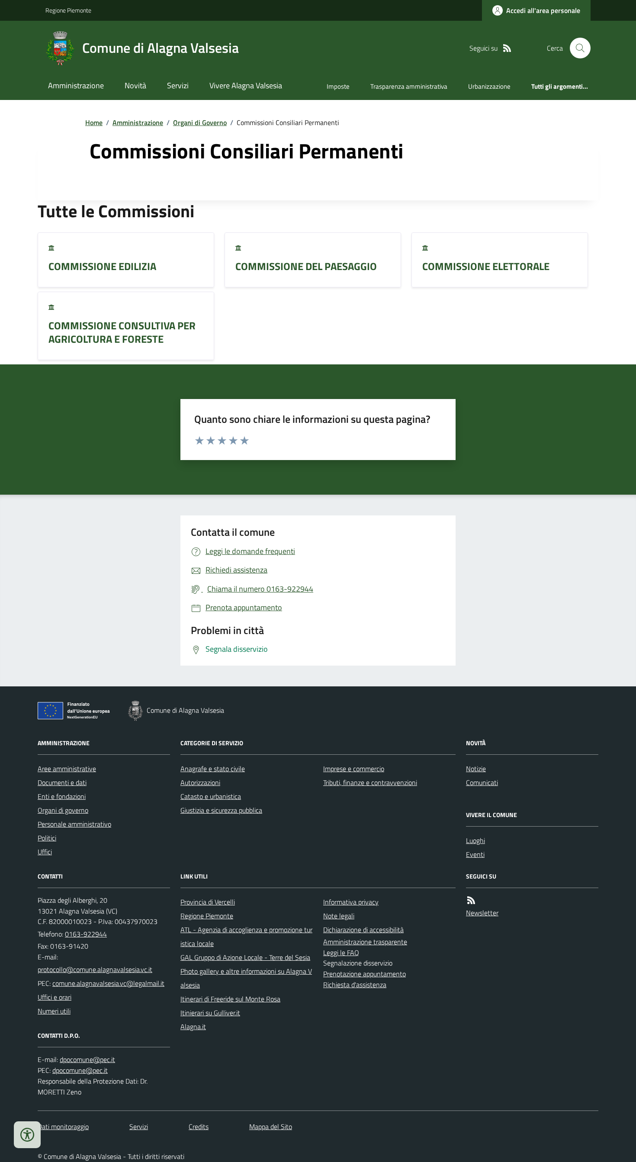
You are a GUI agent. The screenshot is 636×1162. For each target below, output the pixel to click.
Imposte (338, 86)
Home (94, 122)
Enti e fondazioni (62, 796)
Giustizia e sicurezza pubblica (221, 810)
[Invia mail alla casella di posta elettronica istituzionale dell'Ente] (95, 969)
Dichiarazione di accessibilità (363, 929)
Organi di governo (63, 810)
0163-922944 (86, 934)
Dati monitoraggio (63, 1126)
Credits (199, 1126)
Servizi (178, 85)
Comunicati (482, 782)
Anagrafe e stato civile (212, 768)
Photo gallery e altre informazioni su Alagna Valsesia (246, 978)
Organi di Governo (200, 122)
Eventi (475, 854)
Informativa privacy (351, 902)
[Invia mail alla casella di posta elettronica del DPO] (87, 1059)
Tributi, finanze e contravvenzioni (370, 782)
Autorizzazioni (200, 782)
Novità (135, 85)
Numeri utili (54, 1011)
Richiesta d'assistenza (354, 984)
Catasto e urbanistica (210, 796)
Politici (47, 838)
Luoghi (475, 840)
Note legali (338, 916)
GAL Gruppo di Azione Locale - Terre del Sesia (245, 957)
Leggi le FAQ (341, 952)
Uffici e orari (54, 997)
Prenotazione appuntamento (364, 974)
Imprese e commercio (353, 768)
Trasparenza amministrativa (408, 86)
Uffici (45, 852)
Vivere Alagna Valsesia (245, 85)
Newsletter (482, 913)
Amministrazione (76, 85)
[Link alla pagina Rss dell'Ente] (471, 900)
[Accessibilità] (27, 1135)
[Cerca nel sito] (577, 48)
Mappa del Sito (270, 1126)
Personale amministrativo (74, 824)
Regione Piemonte (68, 10)
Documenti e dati (62, 782)
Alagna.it (193, 1026)
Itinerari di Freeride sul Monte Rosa (230, 999)
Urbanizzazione (489, 86)
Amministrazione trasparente (365, 942)
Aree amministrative (67, 768)
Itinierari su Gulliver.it (210, 1012)
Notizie (476, 768)
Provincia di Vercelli (207, 902)
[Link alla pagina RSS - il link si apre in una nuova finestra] (507, 48)
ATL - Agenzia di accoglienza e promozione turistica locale (246, 936)
